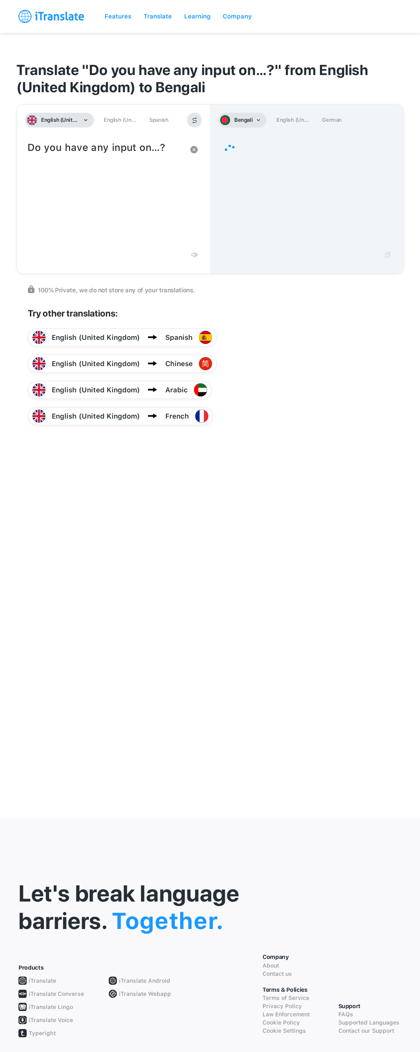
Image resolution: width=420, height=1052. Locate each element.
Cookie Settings (284, 1030)
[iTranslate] (51, 16)
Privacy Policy (282, 1006)
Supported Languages (368, 1022)
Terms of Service (285, 998)
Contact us (277, 973)
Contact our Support (366, 1030)
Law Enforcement (286, 1014)
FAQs (345, 1014)
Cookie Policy (281, 1022)
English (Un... (120, 120)
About (270, 965)
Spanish (158, 120)
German (332, 120)
